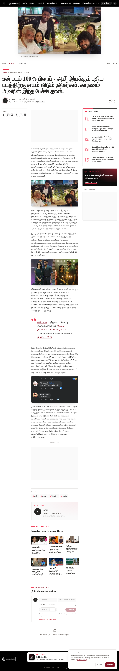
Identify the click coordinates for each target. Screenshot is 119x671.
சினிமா (11, 63)
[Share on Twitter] (114, 101)
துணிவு (64, 496)
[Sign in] (115, 3)
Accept (110, 664)
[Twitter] (8, 115)
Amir (43, 496)
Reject (99, 664)
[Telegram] (16, 115)
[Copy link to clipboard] (21, 115)
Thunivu (53, 496)
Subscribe (90, 182)
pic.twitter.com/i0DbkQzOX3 (51, 329)
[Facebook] (12, 115)
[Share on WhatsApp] (110, 101)
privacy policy (82, 660)
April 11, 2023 (44, 337)
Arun (14, 99)
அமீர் (35, 496)
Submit (71, 609)
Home (4, 63)
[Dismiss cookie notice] (114, 652)
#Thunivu (42, 322)
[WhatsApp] (3, 115)
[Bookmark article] (25, 115)
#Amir (61, 325)
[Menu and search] (4, 3)
